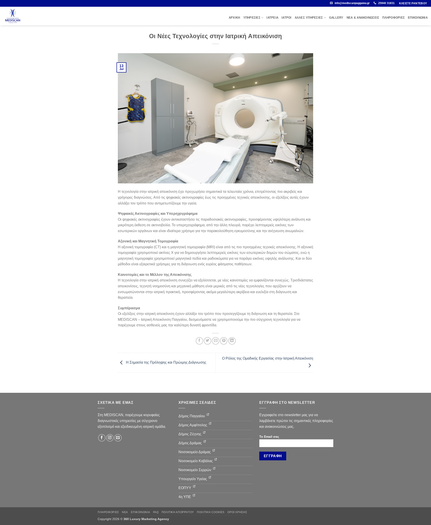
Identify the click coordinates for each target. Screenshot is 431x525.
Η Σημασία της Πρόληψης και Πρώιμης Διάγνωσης (165, 362)
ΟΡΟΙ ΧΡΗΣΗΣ (237, 512)
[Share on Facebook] (199, 341)
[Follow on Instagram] (110, 438)
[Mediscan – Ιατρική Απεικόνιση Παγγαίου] (13, 16)
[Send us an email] (118, 438)
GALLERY (336, 17)
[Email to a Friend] (215, 341)
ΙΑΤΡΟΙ (286, 17)
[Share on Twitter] (207, 341)
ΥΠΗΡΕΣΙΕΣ (251, 17)
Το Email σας (269, 436)
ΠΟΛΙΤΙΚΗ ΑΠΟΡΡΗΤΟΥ (178, 512)
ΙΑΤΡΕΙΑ (272, 17)
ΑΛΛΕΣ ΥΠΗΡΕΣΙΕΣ (309, 17)
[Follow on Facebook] (102, 438)
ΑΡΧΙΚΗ (234, 17)
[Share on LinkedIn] (232, 341)
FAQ (156, 512)
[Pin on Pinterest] (223, 341)
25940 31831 (386, 3)
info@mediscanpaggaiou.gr (352, 3)
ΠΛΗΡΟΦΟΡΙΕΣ (393, 17)
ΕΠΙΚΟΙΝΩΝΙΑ (418, 17)
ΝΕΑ (125, 512)
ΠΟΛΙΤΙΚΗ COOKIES (210, 512)
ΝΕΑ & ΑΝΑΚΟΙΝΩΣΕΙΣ (363, 17)
